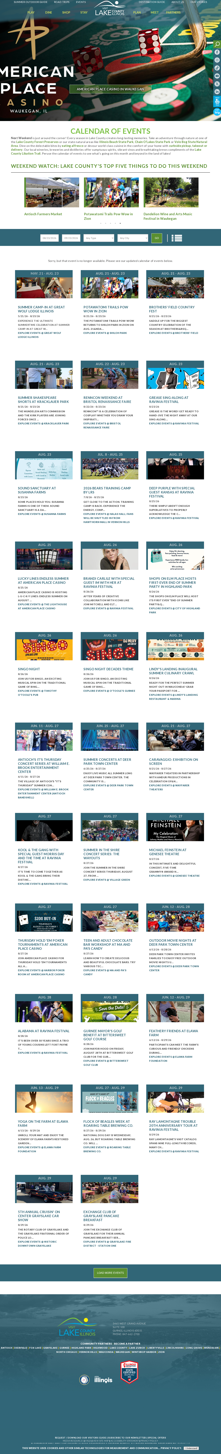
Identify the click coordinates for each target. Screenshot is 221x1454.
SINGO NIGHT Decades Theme (108, 669)
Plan (137, 12)
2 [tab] (105, 223)
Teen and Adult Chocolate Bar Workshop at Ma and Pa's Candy (108, 944)
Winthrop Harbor (144, 1352)
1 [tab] (100, 223)
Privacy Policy (149, 1440)
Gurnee (64, 1348)
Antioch (6, 1348)
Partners (173, 12)
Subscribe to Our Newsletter (127, 1437)
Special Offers (157, 1437)
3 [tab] (110, 223)
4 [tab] (115, 223)
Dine (48, 12)
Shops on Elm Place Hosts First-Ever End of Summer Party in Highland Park (172, 582)
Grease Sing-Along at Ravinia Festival (169, 400)
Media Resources (73, 1440)
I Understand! (191, 1448)
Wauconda (106, 1352)
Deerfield (20, 1348)
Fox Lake (35, 1348)
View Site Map (101, 1440)
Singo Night (29, 669)
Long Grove (194, 1348)
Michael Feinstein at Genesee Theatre (168, 852)
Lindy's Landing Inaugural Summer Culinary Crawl (173, 671)
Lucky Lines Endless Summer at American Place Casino (43, 580)
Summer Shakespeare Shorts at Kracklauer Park (43, 400)
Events (81, 1)
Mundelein (211, 1348)
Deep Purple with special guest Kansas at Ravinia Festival (172, 492)
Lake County (118, 1348)
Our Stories (199, 1)
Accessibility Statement (125, 1440)
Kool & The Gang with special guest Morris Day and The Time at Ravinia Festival (41, 856)
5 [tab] (120, 223)
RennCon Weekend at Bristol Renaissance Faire (107, 400)
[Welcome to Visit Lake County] (112, 14)
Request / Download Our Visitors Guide (80, 1437)
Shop (66, 12)
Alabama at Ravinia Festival (44, 1031)
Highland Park (81, 1348)
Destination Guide (152, 1)
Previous (18, 192)
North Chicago (66, 1352)
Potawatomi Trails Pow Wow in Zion (105, 309)
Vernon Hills (88, 1352)
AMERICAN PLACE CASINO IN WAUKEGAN (110, 89)
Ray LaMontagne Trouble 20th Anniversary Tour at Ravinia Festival (173, 1125)
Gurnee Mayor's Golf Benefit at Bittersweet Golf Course (104, 1035)
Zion (161, 1352)
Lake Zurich (137, 1348)
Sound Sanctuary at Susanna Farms (37, 490)
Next (202, 192)
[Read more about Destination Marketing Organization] (84, 1386)
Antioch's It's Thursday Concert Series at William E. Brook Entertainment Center (44, 766)
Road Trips (62, 1)
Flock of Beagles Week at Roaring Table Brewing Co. (108, 1123)
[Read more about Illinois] (103, 1386)
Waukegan (123, 1352)
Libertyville (156, 1348)
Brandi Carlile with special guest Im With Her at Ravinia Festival (108, 582)
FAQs (88, 1440)
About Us (177, 1)
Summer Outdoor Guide (31, 1)
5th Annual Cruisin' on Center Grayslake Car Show (39, 1216)
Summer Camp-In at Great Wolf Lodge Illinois (41, 309)
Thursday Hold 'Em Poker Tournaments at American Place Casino (43, 944)
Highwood (100, 1348)
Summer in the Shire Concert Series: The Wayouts (101, 854)
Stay (84, 12)
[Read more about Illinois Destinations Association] (129, 1386)
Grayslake (50, 1348)
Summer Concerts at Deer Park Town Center (107, 761)
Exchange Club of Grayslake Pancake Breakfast (101, 1216)
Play (31, 12)
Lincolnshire (175, 1348)
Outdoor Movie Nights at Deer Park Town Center (173, 942)
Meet (155, 12)
